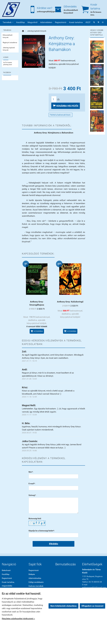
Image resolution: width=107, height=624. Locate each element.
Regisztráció (60, 22)
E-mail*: (32, 483)
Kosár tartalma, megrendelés (8, 584)
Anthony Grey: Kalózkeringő (70, 301)
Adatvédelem (46, 22)
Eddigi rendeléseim (36, 582)
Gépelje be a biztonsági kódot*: (42, 531)
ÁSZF (88, 22)
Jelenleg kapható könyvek (9, 49)
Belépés (32, 574)
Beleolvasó (6, 570)
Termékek (8, 22)
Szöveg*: (32, 495)
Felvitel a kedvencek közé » (60, 115)
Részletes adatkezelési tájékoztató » (18, 618)
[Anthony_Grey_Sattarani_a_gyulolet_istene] (97, 98)
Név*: (31, 472)
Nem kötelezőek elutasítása (63, 606)
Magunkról (32, 22)
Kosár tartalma (76, 22)
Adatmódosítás (35, 578)
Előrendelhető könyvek (7, 36)
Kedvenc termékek (36, 586)
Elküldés (53, 543)
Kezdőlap (20, 22)
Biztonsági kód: (35, 518)
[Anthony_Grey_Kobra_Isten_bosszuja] (97, 121)
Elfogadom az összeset (92, 606)
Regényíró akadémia (10, 42)
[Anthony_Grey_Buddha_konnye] (97, 75)
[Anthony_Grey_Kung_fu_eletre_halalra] (97, 51)
